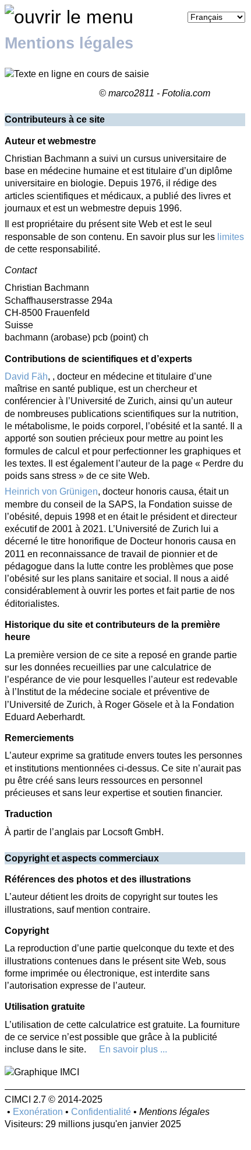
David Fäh (26, 376)
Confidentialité (101, 1112)
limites (230, 237)
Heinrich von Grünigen (51, 491)
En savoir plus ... (133, 1049)
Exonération (38, 1112)
